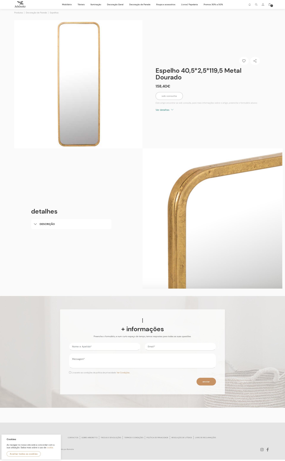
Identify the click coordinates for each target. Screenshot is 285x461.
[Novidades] (249, 4)
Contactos (73, 437)
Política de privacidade (157, 437)
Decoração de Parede (36, 12)
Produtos (18, 12)
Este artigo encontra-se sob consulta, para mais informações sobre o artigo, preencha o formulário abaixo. (207, 102)
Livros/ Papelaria (189, 4)
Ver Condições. (123, 372)
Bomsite (70, 449)
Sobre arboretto (89, 437)
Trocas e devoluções (111, 437)
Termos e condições (133, 437)
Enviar (206, 381)
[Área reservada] (263, 4)
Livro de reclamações (205, 437)
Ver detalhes (163, 109)
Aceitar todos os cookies (24, 454)
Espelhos (54, 12)
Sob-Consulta (169, 96)
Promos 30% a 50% (213, 4)
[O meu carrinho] (268, 4)
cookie (50, 447)
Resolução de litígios (181, 437)
